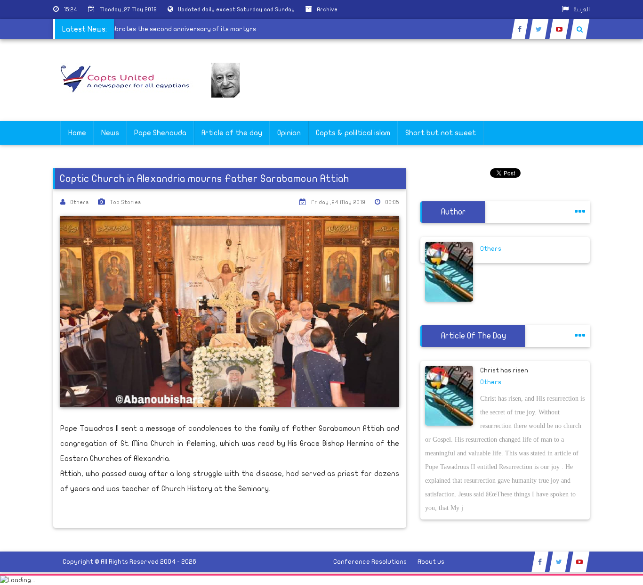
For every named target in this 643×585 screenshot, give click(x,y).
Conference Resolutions (370, 561)
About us (431, 561)
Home (77, 133)
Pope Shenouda (160, 133)
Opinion (289, 133)
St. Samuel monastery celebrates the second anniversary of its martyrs (149, 29)
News (110, 133)
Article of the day (231, 133)
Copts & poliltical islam (353, 133)
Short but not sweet (440, 133)
